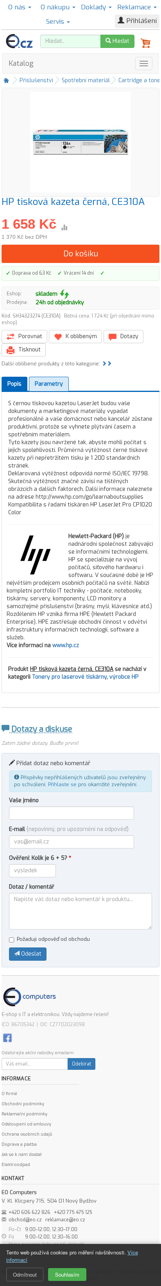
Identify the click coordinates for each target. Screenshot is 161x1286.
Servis (56, 21)
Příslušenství (36, 80)
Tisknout (29, 349)
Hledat (120, 41)
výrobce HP (124, 677)
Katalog (21, 63)
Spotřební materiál (86, 80)
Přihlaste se (62, 784)
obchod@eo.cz (25, 1220)
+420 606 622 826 (29, 1212)
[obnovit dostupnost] (64, 294)
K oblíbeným (80, 336)
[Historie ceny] (64, 227)
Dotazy (128, 336)
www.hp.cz (65, 645)
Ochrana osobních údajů (27, 1134)
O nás (17, 7)
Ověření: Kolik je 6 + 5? (40, 858)
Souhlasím (67, 1274)
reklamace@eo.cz (65, 1220)
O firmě (9, 1094)
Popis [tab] (14, 384)
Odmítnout (25, 1274)
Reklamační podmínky (24, 1114)
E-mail (69, 829)
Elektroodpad (16, 1165)
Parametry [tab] (49, 384)
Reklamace (135, 7)
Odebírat (81, 1064)
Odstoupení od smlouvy (26, 1124)
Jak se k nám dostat (22, 1154)
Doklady (94, 7)
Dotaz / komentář (31, 887)
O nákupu (56, 7)
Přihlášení (140, 20)
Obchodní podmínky (23, 1104)
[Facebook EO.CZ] (7, 1037)
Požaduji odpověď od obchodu (53, 939)
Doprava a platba (19, 1144)
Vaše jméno (24, 800)
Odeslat (30, 954)
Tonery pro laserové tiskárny (69, 677)
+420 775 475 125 (73, 1212)
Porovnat (29, 336)
